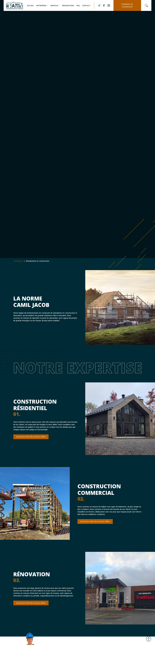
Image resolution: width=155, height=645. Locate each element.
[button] (42, 5)
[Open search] (146, 5)
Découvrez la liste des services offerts (31, 437)
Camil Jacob (18, 261)
